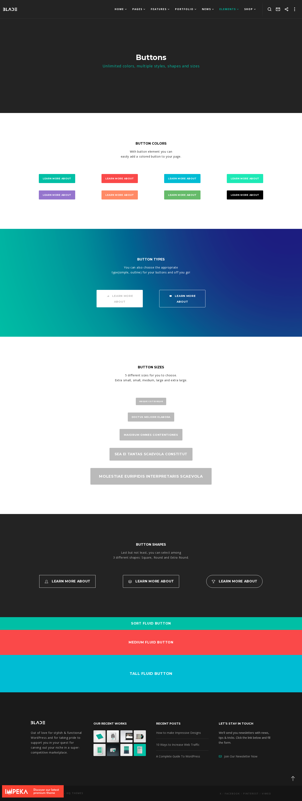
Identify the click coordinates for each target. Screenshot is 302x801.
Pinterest (251, 793)
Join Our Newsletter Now (239, 756)
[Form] (278, 9)
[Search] (269, 9)
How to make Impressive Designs (178, 733)
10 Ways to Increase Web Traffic (177, 745)
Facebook (232, 793)
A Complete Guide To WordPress (178, 756)
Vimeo (266, 793)
